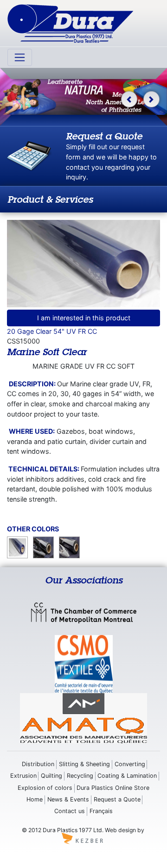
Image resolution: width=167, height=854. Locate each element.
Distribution (38, 764)
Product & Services (50, 199)
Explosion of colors (45, 787)
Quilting (51, 775)
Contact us (69, 811)
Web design (120, 830)
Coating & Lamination (127, 775)
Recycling (80, 775)
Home (34, 799)
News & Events (68, 799)
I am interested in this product (83, 318)
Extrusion (23, 775)
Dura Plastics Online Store (113, 787)
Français (101, 811)
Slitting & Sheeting (84, 764)
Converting (130, 764)
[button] (129, 99)
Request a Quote (117, 799)
